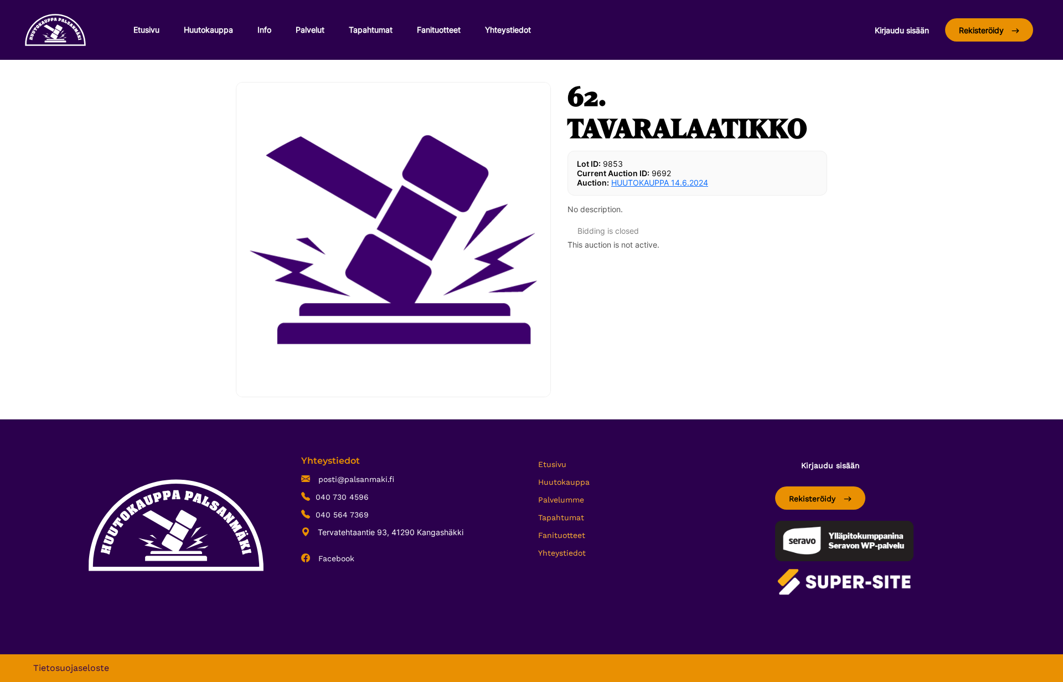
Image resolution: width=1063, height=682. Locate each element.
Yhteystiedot (508, 29)
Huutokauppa (208, 29)
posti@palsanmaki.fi (355, 479)
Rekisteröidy (982, 30)
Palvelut (310, 29)
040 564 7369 (342, 514)
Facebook (335, 558)
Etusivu (146, 29)
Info (264, 29)
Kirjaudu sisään (902, 30)
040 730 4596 (342, 497)
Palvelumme (561, 499)
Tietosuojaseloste (71, 668)
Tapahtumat (371, 29)
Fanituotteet (439, 29)
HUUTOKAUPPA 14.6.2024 (659, 182)
